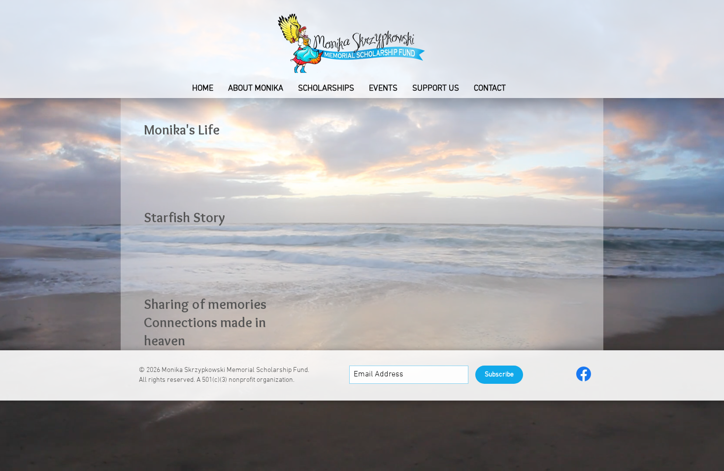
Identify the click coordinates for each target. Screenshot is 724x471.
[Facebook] (583, 374)
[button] (256, 88)
